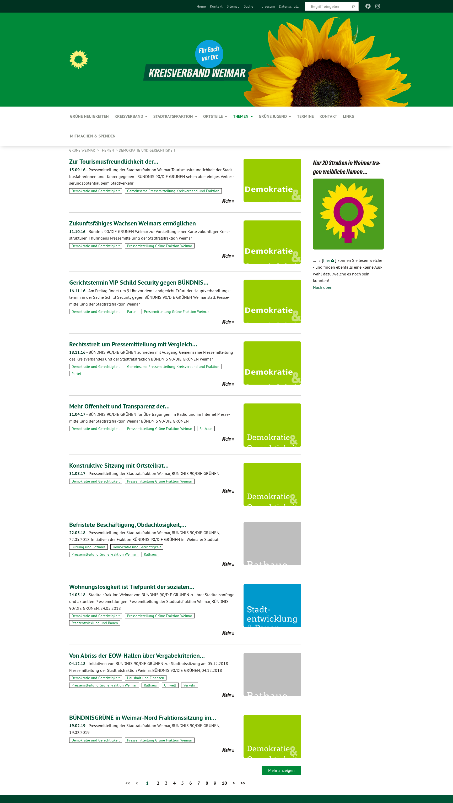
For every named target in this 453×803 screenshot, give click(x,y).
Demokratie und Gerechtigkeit (147, 150)
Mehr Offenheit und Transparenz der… (119, 406)
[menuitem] (201, 6)
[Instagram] (377, 6)
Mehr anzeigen (281, 770)
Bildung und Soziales (88, 547)
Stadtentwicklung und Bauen (95, 623)
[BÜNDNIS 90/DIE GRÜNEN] (78, 59)
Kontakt (216, 6)
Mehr (226, 201)
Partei (132, 311)
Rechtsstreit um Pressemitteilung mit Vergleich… (133, 344)
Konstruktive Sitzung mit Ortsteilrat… (119, 465)
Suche (248, 6)
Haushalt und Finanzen (145, 677)
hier (326, 260)
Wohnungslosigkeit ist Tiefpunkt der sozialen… (131, 587)
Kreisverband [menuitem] (129, 116)
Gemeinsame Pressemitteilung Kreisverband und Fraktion (173, 191)
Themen (107, 150)
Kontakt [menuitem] (328, 116)
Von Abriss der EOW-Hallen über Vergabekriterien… (137, 655)
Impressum (266, 6)
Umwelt (170, 685)
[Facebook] (368, 6)
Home (201, 6)
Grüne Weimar (82, 150)
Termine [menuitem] (305, 116)
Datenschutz (289, 6)
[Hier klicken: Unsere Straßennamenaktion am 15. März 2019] (348, 214)
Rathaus (205, 428)
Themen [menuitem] (241, 116)
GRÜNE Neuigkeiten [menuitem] (89, 116)
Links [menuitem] (348, 116)
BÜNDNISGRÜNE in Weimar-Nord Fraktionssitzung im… (142, 717)
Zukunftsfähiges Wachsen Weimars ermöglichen (132, 223)
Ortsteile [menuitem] (213, 116)
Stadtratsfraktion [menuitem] (173, 116)
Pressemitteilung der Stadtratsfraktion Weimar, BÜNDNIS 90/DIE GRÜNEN (144, 473)
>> (242, 783)
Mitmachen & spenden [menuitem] (93, 136)
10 (224, 783)
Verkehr (190, 685)
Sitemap (233, 6)
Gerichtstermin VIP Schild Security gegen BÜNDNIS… (138, 282)
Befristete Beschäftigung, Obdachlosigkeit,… (127, 524)
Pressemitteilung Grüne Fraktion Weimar (159, 245)
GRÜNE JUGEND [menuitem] (273, 116)
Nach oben (322, 287)
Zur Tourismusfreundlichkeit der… (113, 161)
